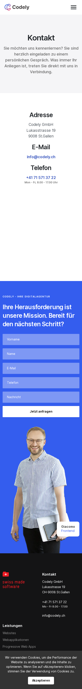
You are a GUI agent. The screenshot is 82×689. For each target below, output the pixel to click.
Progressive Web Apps (19, 646)
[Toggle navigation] (73, 7)
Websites (9, 633)
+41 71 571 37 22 (41, 177)
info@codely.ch (41, 156)
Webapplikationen (16, 640)
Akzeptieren (41, 680)
